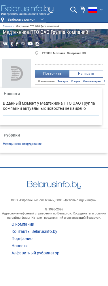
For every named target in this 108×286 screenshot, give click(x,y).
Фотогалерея (92, 81)
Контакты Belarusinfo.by (34, 231)
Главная (7, 26)
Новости (20, 245)
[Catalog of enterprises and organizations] (27, 10)
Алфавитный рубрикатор (35, 253)
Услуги (75, 81)
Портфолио (22, 238)
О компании (23, 224)
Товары (63, 81)
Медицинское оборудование (22, 144)
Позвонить (52, 74)
